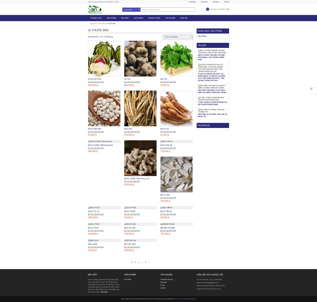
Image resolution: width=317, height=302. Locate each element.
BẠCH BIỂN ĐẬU (94, 129)
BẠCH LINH (165, 195)
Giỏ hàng (216, 2)
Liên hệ (226, 2)
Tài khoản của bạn (166, 279)
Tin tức (162, 285)
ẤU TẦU (127, 79)
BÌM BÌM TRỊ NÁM (167, 228)
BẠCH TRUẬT (93, 228)
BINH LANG (92, 244)
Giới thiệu (192, 2)
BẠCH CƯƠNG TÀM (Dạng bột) (100, 145)
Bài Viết (125, 18)
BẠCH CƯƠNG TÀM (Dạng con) (136, 178)
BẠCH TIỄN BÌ (166, 211)
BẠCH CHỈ (164, 129)
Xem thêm (104, 292)
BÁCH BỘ (128, 129)
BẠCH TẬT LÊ (93, 211)
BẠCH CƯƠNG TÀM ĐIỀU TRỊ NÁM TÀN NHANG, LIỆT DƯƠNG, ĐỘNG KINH (211, 57)
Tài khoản (204, 2)
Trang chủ (96, 18)
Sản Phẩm (111, 18)
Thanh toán (154, 18)
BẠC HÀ (163, 79)
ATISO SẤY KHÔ (94, 79)
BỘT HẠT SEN (130, 244)
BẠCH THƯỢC (130, 211)
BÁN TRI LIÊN (129, 228)
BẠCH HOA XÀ (166, 145)
